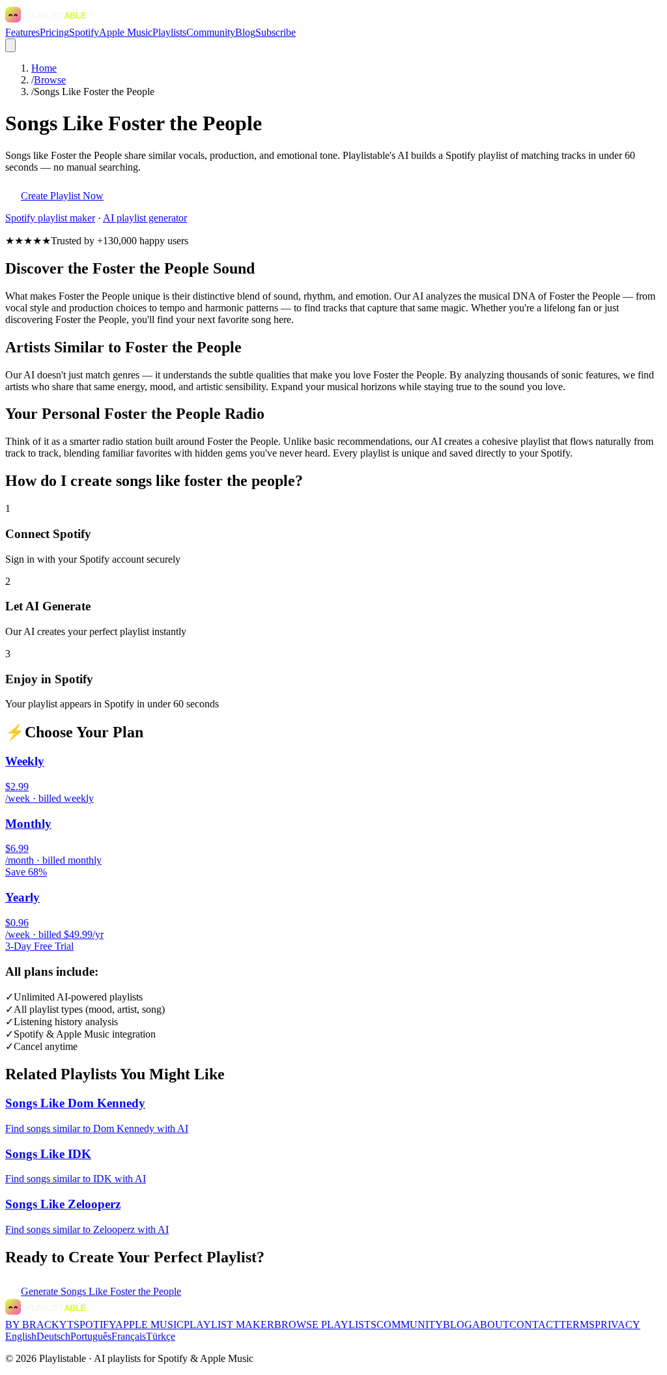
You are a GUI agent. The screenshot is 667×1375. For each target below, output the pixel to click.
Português (90, 1336)
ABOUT (490, 1324)
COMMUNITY (409, 1324)
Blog (245, 32)
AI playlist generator (145, 217)
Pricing (54, 32)
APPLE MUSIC (149, 1324)
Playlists (169, 32)
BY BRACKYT (39, 1324)
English (20, 1336)
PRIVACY (617, 1324)
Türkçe (160, 1336)
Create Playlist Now (62, 195)
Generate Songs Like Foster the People (101, 1291)
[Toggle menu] (10, 45)
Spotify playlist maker (50, 217)
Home (44, 68)
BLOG (457, 1324)
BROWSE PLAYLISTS (325, 1324)
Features (22, 32)
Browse (50, 79)
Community (210, 32)
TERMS (577, 1324)
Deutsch (53, 1336)
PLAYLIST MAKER (229, 1324)
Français (128, 1336)
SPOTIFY (94, 1324)
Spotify (84, 32)
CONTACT (534, 1324)
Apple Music (125, 32)
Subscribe (275, 32)
